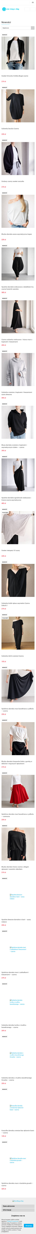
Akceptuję (28, 1225)
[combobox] (18, 28)
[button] (18, 1206)
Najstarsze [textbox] (6, 28)
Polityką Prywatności (12, 1221)
